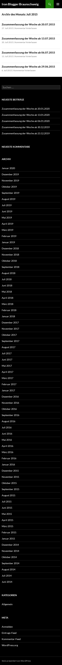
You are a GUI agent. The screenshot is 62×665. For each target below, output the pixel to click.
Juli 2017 (7, 353)
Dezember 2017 (10, 322)
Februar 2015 (9, 532)
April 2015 (7, 520)
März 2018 (7, 303)
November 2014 (10, 550)
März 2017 (7, 378)
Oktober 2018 (9, 260)
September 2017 (10, 341)
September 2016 (10, 415)
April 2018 (7, 297)
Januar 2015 (8, 538)
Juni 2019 (7, 211)
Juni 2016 (7, 433)
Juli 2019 (7, 205)
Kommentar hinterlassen (26, 28)
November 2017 (10, 328)
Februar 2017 (9, 384)
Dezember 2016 (10, 396)
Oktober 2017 (9, 334)
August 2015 (8, 495)
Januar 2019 (8, 242)
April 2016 (7, 445)
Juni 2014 (7, 581)
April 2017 (7, 371)
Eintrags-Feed (9, 632)
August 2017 (8, 347)
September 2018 (10, 266)
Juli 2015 (7, 501)
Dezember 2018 (10, 248)
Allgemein (7, 604)
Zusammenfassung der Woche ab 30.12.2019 (26, 127)
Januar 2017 (8, 390)
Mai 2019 (7, 217)
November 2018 (10, 254)
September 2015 (10, 489)
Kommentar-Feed (11, 639)
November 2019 (10, 180)
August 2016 (8, 421)
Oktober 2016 (9, 408)
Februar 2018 (9, 310)
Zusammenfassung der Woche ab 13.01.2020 (26, 114)
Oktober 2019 (9, 186)
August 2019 (8, 199)
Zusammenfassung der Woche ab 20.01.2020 (26, 108)
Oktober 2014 (9, 557)
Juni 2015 (7, 507)
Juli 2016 (7, 427)
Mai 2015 (7, 513)
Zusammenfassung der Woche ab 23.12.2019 (26, 133)
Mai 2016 (7, 439)
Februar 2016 (9, 458)
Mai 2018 (7, 291)
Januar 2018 (8, 316)
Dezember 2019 (10, 174)
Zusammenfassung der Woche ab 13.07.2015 (28, 38)
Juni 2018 (7, 285)
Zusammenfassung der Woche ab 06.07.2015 (28, 52)
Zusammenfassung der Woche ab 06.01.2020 (26, 121)
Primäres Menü (58, 4)
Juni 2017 (7, 359)
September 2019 (10, 192)
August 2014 (8, 569)
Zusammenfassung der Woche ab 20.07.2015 (28, 24)
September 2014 (10, 563)
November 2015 (10, 476)
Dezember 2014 (10, 544)
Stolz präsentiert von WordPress (16, 661)
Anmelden (7, 626)
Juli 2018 (7, 279)
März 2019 (7, 229)
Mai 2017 (7, 365)
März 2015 (7, 526)
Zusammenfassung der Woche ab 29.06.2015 (28, 66)
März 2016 (7, 452)
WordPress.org (10, 645)
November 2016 (10, 402)
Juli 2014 (7, 575)
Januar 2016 (8, 464)
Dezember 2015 (10, 470)
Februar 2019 (9, 236)
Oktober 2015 (9, 483)
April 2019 (7, 223)
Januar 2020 (8, 168)
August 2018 (8, 273)
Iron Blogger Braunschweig (20, 4)
